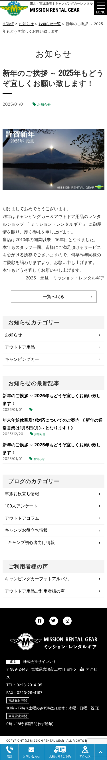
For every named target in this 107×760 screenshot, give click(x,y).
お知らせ (44, 104)
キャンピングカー (22, 359)
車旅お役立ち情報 (22, 493)
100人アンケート (21, 506)
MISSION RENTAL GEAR (55, 10)
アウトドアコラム (22, 518)
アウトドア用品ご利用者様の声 (35, 591)
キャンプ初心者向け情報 (31, 542)
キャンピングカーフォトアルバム (37, 578)
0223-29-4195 (29, 685)
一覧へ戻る (53, 296)
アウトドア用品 (20, 347)
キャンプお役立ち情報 (26, 530)
